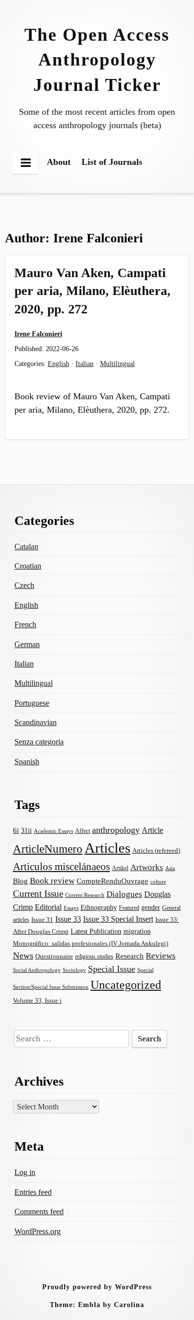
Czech (24, 585)
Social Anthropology (37, 970)
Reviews (161, 955)
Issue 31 (42, 919)
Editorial (48, 907)
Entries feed (33, 1192)
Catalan (26, 546)
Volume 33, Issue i (37, 1000)
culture (158, 881)
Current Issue (38, 893)
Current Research (84, 895)
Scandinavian (35, 722)
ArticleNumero (48, 849)
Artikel (120, 868)
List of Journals (112, 162)
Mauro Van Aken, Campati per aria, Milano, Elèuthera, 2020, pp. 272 (92, 291)
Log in (24, 1172)
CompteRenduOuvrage (112, 881)
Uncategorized (126, 984)
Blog (20, 881)
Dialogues (124, 894)
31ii (26, 830)
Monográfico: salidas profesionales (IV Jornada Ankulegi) (90, 943)
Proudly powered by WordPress (97, 1287)
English (58, 363)
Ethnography (99, 907)
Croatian (27, 566)
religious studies (94, 956)
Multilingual (117, 363)
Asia (170, 868)
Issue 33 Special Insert (118, 919)
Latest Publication (96, 931)
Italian (85, 363)
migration (137, 931)
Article (152, 830)
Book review (52, 880)
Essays (71, 908)
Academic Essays (53, 831)
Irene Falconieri (38, 334)
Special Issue (111, 969)
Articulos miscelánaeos (61, 866)
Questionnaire (54, 956)
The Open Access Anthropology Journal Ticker (97, 60)
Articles (107, 848)
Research (129, 956)
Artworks (146, 867)
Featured (129, 907)
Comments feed (39, 1211)
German (27, 644)
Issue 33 (68, 919)
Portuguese (31, 703)
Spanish (26, 761)
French (25, 624)
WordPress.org (37, 1231)
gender (150, 907)
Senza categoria (39, 741)
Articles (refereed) (156, 850)
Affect (82, 830)
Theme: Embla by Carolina (97, 1305)
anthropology (116, 830)
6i (16, 830)
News (23, 955)
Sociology (74, 970)
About (59, 162)
